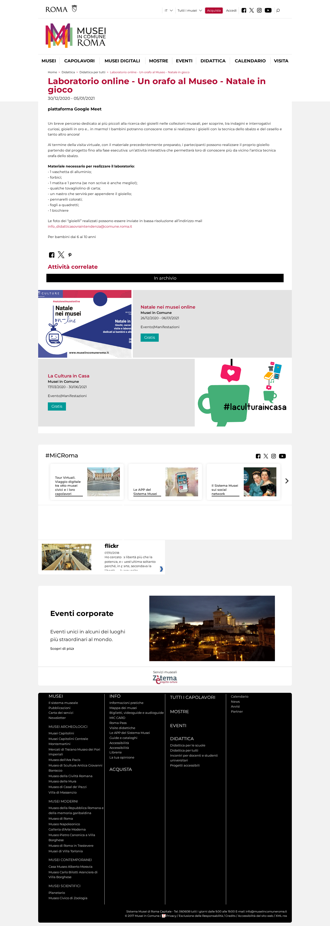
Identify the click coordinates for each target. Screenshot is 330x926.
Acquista (214, 10)
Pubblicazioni (60, 708)
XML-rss (281, 916)
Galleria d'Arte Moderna (67, 829)
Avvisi (235, 706)
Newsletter (57, 718)
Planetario (57, 893)
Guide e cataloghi (123, 738)
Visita (281, 61)
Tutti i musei (187, 10)
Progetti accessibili (185, 765)
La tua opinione (121, 757)
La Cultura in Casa (68, 376)
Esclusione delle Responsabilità (201, 916)
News (235, 701)
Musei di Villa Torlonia (66, 851)
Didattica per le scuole (187, 745)
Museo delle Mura (62, 781)
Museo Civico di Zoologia (68, 898)
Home (52, 72)
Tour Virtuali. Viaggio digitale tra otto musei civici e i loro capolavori (68, 486)
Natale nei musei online (168, 307)
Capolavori (79, 61)
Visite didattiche (122, 728)
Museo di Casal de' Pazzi (68, 787)
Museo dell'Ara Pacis (64, 760)
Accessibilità (119, 743)
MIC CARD (117, 718)
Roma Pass (118, 723)
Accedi (231, 10)
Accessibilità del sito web (255, 916)
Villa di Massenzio (63, 792)
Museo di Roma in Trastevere (71, 845)
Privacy (171, 916)
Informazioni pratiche (126, 703)
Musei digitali (122, 61)
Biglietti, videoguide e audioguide (136, 713)
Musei (49, 61)
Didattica (213, 61)
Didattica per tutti (92, 72)
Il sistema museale (63, 703)
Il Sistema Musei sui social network (225, 490)
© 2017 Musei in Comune (142, 916)
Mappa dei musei (123, 708)
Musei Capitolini (61, 733)
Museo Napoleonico (64, 824)
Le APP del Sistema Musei (145, 492)
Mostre (158, 61)
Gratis (149, 337)
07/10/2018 (130, 561)
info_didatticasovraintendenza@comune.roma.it (90, 226)
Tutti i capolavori (192, 697)
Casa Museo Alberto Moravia (71, 866)
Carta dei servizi (61, 713)
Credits (230, 916)
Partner (237, 711)
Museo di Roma (61, 818)
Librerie (115, 752)
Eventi (184, 61)
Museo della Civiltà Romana (71, 776)
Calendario (250, 61)
